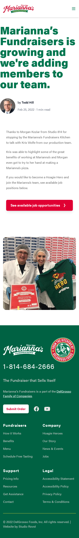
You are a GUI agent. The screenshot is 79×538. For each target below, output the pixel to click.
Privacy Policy (52, 494)
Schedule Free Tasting (18, 456)
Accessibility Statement (58, 478)
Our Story (49, 441)
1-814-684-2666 (29, 366)
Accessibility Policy (56, 486)
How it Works (12, 433)
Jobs (46, 456)
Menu (7, 448)
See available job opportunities (35, 205)
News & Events (53, 448)
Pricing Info (11, 478)
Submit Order (16, 409)
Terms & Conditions (56, 501)
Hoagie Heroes (53, 433)
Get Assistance (13, 494)
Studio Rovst (27, 526)
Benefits (8, 441)
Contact (8, 501)
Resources (10, 486)
